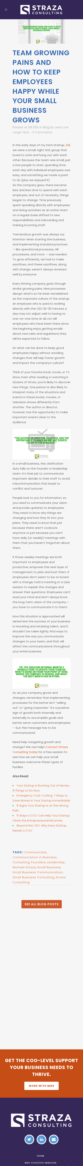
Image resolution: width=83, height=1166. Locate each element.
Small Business (49, 867)
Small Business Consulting (33, 877)
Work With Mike (41, 1086)
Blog (46, 127)
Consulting (21, 862)
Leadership (56, 862)
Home (40, 1155)
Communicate (35, 852)
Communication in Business (35, 857)
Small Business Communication (38, 872)
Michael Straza (24, 867)
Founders (38, 862)
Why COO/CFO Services (41, 1162)
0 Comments (42, 132)
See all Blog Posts (42, 904)
